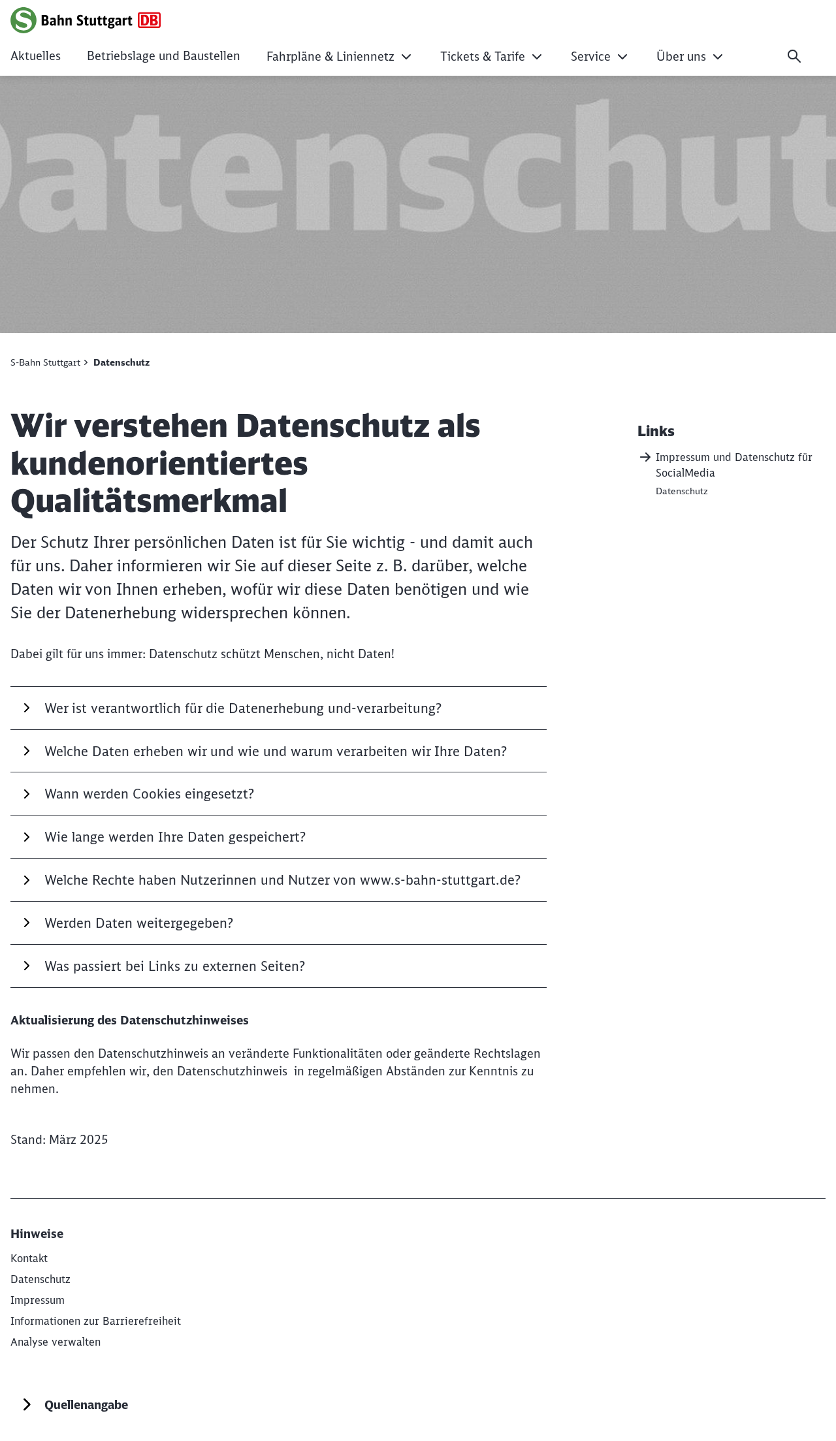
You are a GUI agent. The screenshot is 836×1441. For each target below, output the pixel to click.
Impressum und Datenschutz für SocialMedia (734, 465)
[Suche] (794, 56)
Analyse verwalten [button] (55, 1341)
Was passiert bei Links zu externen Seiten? (174, 966)
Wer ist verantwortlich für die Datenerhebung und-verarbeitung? (243, 708)
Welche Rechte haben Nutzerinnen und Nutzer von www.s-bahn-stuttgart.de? (282, 880)
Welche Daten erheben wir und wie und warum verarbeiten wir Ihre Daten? (275, 751)
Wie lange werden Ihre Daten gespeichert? (175, 837)
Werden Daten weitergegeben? (138, 923)
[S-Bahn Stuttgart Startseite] (85, 20)
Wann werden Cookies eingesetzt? (149, 793)
